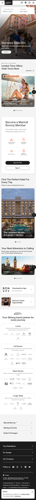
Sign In (17, 168)
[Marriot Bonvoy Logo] (18, 314)
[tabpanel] (18, 10)
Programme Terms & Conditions (11, 485)
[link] (18, 289)
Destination (9, 9)
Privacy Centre (25, 485)
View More (29, 70)
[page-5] (19, 110)
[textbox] (9, 11)
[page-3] (16, 110)
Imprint (4, 487)
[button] (9, 10)
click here (17, 496)
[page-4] (18, 278)
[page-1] (14, 278)
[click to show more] (34, 92)
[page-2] (15, 110)
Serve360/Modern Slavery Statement (17, 487)
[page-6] (20, 110)
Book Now (7, 52)
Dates (24, 9)
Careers (18, 483)
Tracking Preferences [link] (8, 483)
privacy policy (26, 494)
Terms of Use (25, 483)
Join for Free (17, 163)
